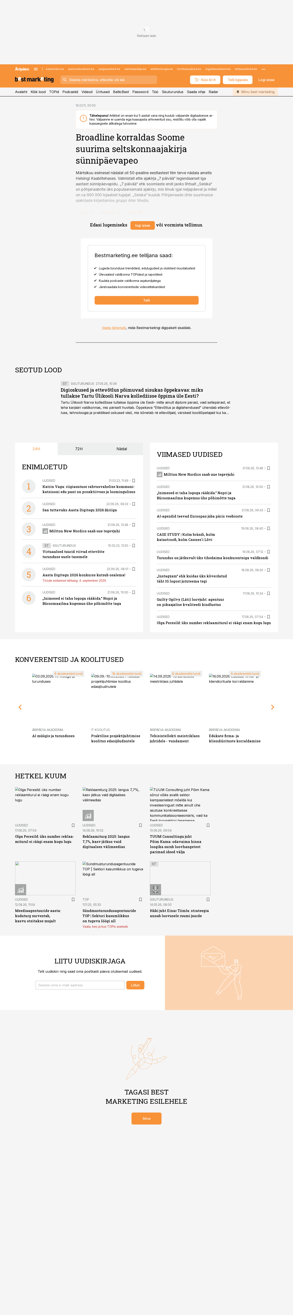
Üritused (103, 92)
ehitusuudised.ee (246, 69)
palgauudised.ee (109, 69)
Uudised (48, 480)
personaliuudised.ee (81, 69)
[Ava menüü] (36, 69)
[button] (80, 985)
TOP (86, 899)
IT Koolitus (100, 730)
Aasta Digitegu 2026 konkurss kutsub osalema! (83, 575)
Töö (155, 92)
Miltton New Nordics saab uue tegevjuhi (84, 531)
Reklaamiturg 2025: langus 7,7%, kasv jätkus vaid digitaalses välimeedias (106, 841)
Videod (87, 92)
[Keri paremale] (273, 707)
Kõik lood (38, 92)
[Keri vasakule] (20, 707)
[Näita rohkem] (263, 69)
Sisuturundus (172, 92)
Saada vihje (196, 92)
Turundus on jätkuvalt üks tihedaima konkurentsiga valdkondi (212, 558)
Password (140, 92)
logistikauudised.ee (218, 69)
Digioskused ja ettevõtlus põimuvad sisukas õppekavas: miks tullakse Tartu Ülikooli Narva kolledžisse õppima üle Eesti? (132, 393)
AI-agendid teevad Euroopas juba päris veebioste (200, 516)
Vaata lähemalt (114, 328)
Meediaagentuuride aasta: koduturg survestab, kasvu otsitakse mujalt (38, 915)
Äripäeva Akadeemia (47, 730)
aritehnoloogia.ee (162, 69)
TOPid (54, 92)
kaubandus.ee (55, 69)
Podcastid (70, 92)
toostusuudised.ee (189, 69)
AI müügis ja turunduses (53, 736)
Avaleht (21, 92)
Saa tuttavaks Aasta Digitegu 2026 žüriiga (79, 510)
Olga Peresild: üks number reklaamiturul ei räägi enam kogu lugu (214, 623)
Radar (213, 92)
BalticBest (121, 92)
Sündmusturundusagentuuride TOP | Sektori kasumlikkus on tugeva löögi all (109, 915)
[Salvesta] (133, 480)
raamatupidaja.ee (135, 69)
